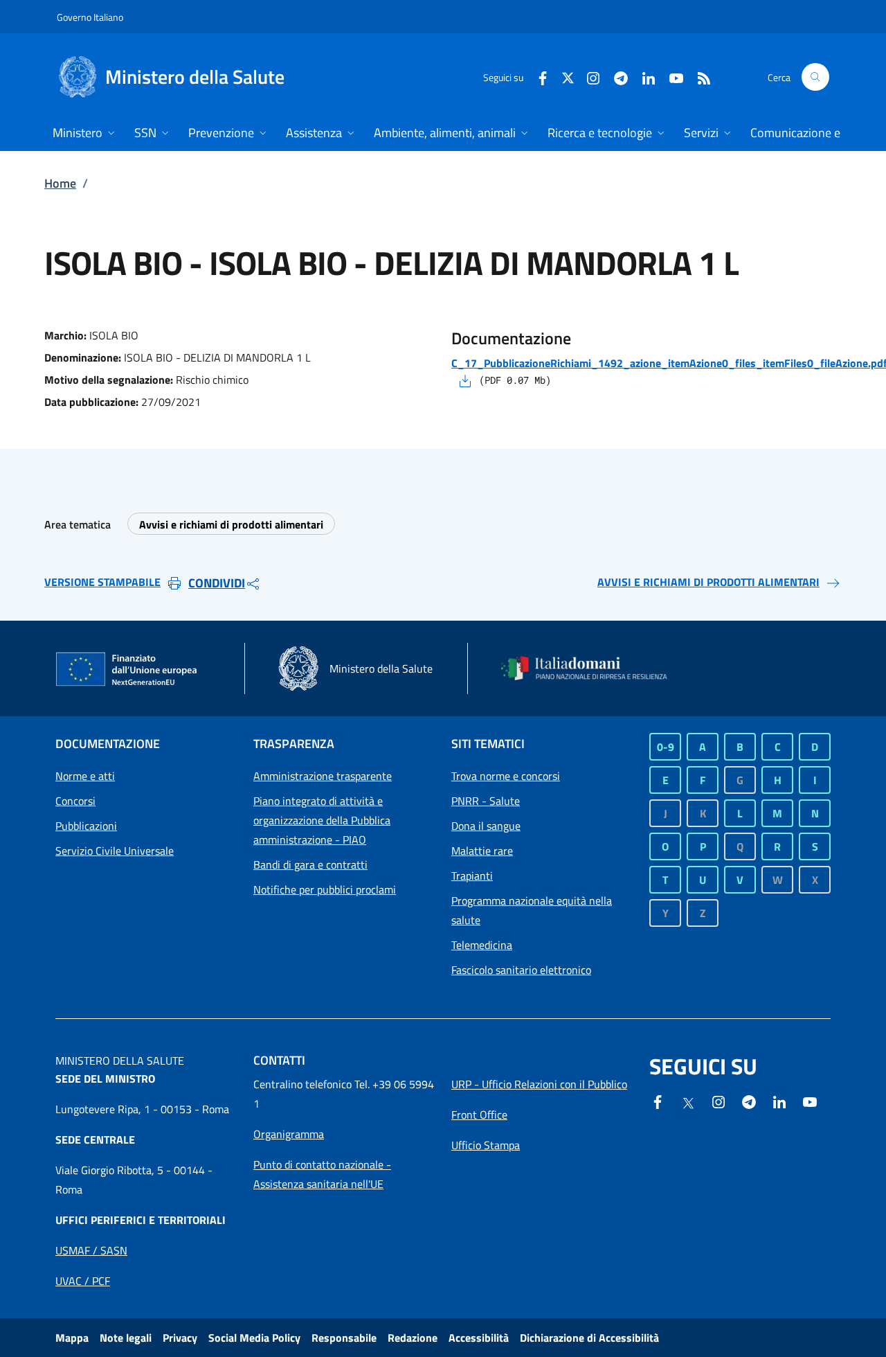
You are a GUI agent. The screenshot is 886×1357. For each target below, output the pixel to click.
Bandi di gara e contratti (310, 864)
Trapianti (472, 875)
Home (60, 183)
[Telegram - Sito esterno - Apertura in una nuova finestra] (749, 1100)
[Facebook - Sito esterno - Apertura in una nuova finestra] (537, 76)
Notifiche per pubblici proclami (324, 889)
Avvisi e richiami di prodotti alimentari (231, 524)
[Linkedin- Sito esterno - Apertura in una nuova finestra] (779, 1100)
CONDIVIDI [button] (216, 583)
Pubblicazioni (86, 825)
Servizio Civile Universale (114, 850)
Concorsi (75, 800)
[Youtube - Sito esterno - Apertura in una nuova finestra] (671, 76)
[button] (815, 77)
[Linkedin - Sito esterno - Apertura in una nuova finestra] (643, 76)
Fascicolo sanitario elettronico (521, 969)
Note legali (126, 1337)
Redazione (412, 1337)
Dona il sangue (486, 825)
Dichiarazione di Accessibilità (589, 1337)
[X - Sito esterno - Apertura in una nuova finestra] (568, 76)
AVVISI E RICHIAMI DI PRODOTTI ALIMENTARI (708, 582)
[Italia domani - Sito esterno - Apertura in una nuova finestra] (591, 668)
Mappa (72, 1337)
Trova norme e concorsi (505, 776)
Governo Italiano (90, 17)
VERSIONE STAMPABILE (102, 582)
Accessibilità (479, 1337)
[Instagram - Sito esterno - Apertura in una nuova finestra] (588, 76)
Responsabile (344, 1337)
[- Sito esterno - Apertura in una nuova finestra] (810, 1100)
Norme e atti (85, 776)
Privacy (180, 1337)
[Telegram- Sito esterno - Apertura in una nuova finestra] (615, 76)
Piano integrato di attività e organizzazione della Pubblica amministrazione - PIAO (321, 820)
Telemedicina (481, 945)
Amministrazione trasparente (322, 776)
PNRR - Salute (485, 800)
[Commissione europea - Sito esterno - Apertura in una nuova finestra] (127, 669)
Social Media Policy (254, 1337)
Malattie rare (482, 850)
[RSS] (698, 76)
